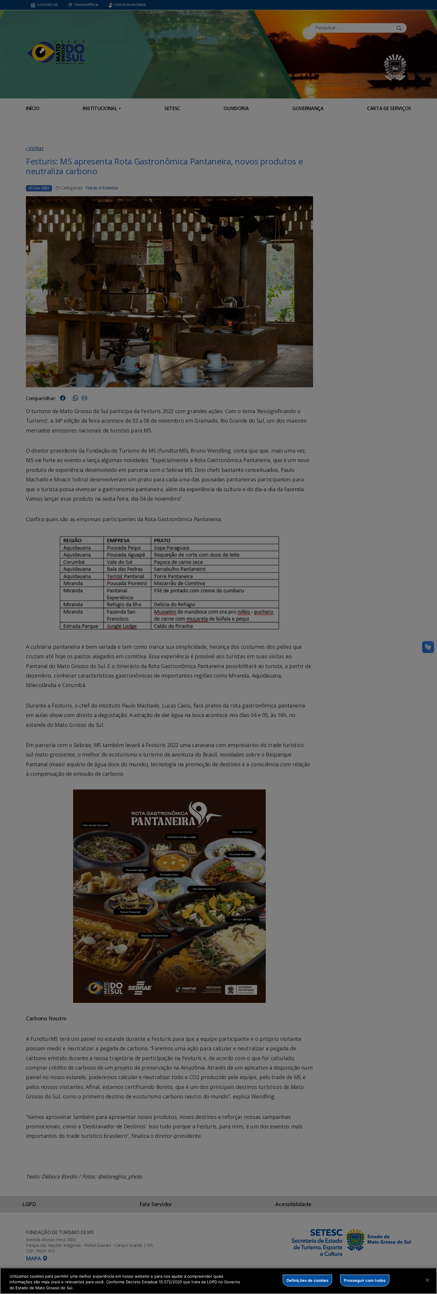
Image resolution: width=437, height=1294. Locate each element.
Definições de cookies (307, 1280)
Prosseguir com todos (365, 1280)
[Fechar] (427, 1280)
